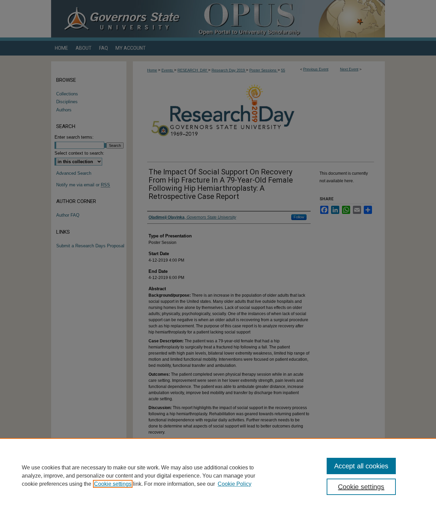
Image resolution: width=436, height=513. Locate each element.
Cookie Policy (234, 484)
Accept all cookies (361, 466)
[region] (218, 475)
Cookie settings (112, 484)
